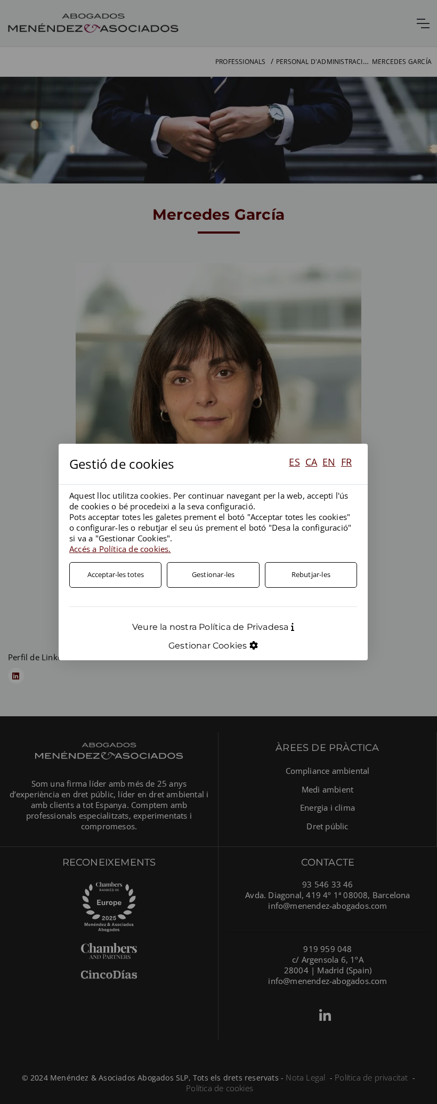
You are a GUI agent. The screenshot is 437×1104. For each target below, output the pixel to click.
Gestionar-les (213, 574)
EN (328, 461)
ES (294, 461)
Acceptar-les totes (115, 574)
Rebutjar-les (311, 574)
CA (311, 461)
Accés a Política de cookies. (120, 548)
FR (346, 461)
